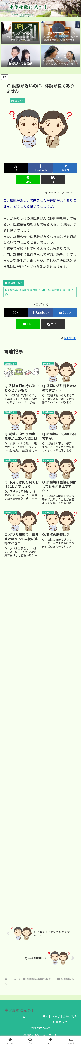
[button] (53, 179)
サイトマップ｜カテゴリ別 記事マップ (60, 1019)
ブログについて (40, 1028)
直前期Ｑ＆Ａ (15, 282)
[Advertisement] (40, 739)
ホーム (21, 1016)
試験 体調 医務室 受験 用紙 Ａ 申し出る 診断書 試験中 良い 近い (39, 292)
